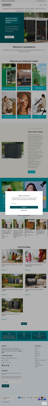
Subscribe (24, 207)
